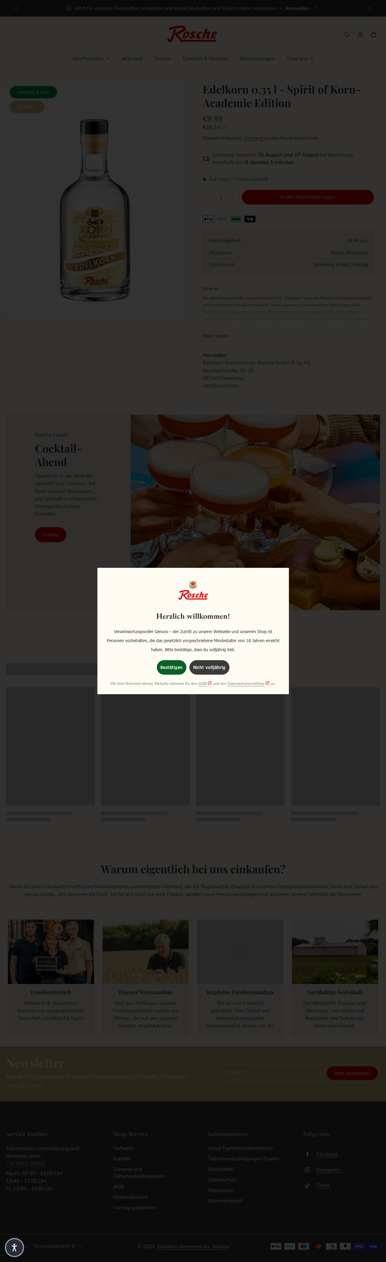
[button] (14, 1247)
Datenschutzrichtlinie (245, 683)
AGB (202, 683)
